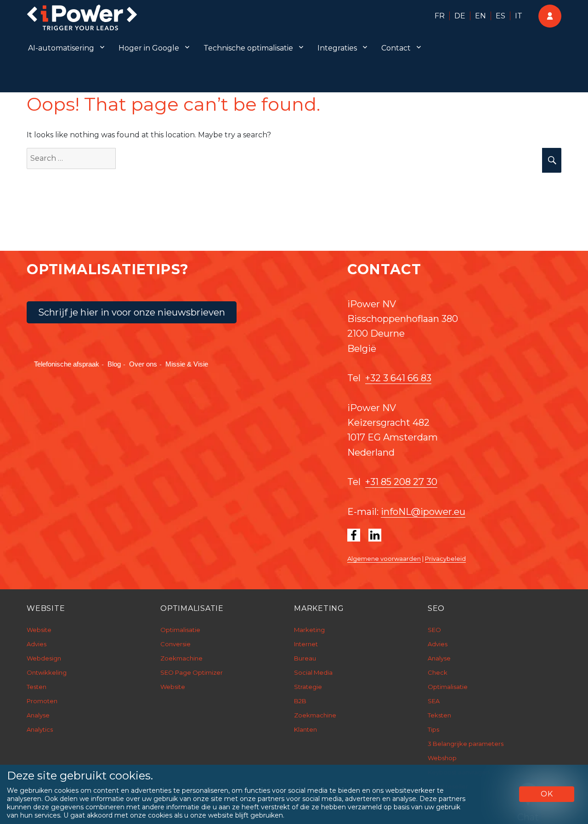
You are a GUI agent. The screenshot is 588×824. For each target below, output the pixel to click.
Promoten (42, 701)
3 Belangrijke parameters (465, 743)
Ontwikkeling (47, 672)
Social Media (313, 672)
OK (547, 794)
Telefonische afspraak (66, 364)
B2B (300, 701)
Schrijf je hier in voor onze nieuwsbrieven (131, 312)
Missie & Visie (186, 364)
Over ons (143, 364)
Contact (396, 48)
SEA (434, 701)
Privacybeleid (445, 558)
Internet (306, 644)
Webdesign (44, 658)
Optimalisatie (180, 629)
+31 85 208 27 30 (401, 481)
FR (440, 15)
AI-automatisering (61, 48)
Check (437, 672)
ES (500, 15)
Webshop (442, 758)
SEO (434, 629)
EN (480, 15)
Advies (36, 644)
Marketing (309, 629)
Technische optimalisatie (248, 48)
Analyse (38, 715)
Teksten (439, 715)
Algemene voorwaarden (384, 558)
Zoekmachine (181, 658)
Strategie (308, 686)
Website (39, 629)
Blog (114, 364)
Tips (433, 729)
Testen (36, 686)
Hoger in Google (149, 48)
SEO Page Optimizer (191, 672)
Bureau (305, 658)
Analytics (40, 729)
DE (459, 15)
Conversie (175, 644)
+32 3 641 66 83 (398, 378)
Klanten (305, 729)
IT (518, 15)
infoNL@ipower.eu (423, 511)
